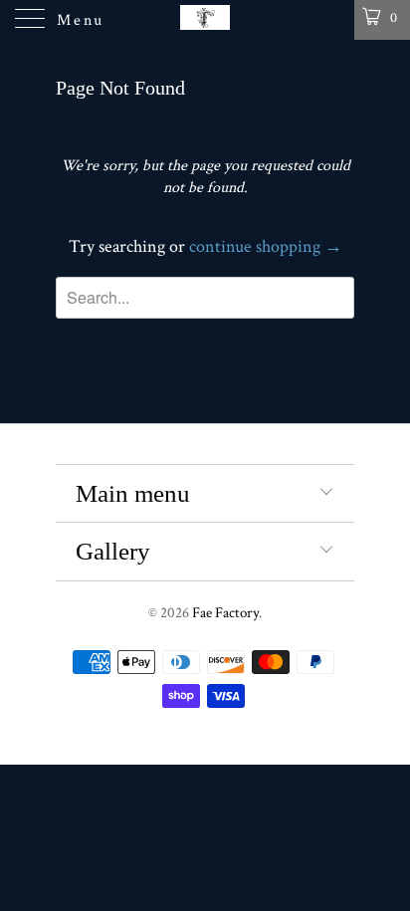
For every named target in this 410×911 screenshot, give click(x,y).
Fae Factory (225, 612)
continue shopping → (265, 246)
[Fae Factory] (205, 20)
